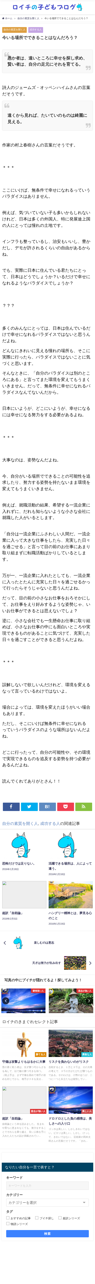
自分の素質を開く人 (14, 29)
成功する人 (36, 29)
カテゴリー (14, 1194)
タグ (9, 1211)
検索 (47, 1233)
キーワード (14, 1177)
